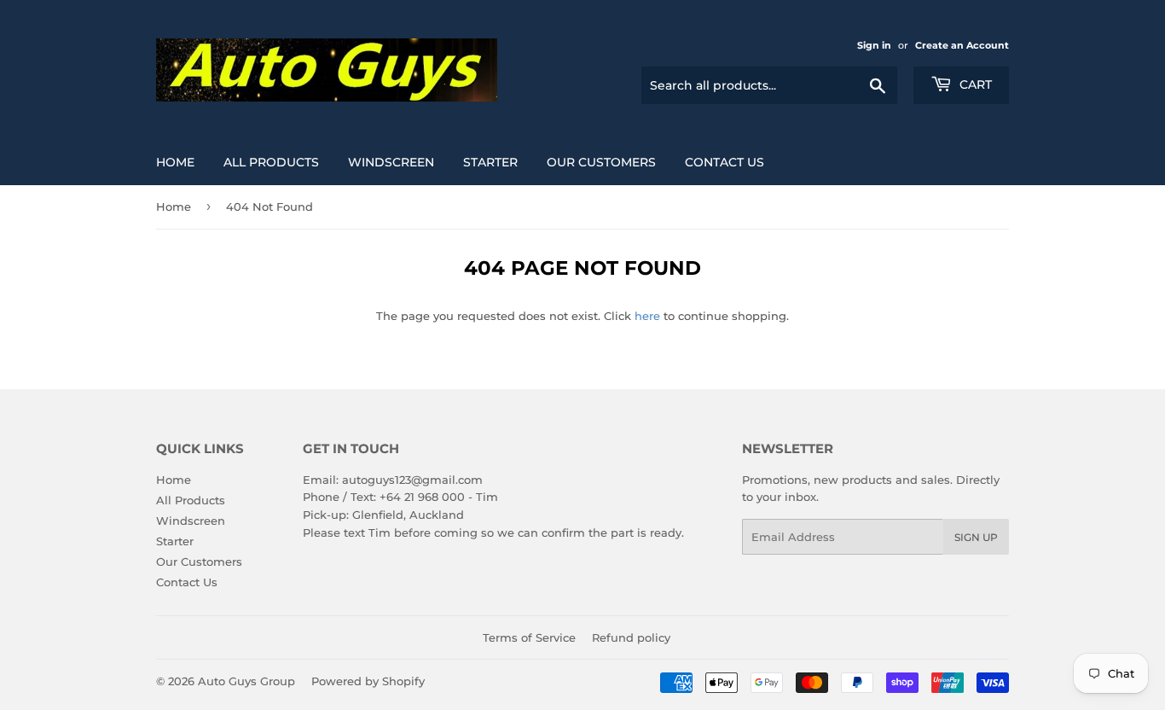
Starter (490, 162)
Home (175, 162)
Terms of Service (529, 637)
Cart (974, 84)
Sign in (874, 45)
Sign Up (976, 537)
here (647, 316)
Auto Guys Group (246, 681)
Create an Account (962, 45)
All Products (271, 162)
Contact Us (724, 162)
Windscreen (391, 162)
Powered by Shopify (368, 681)
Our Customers (601, 162)
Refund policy (631, 637)
